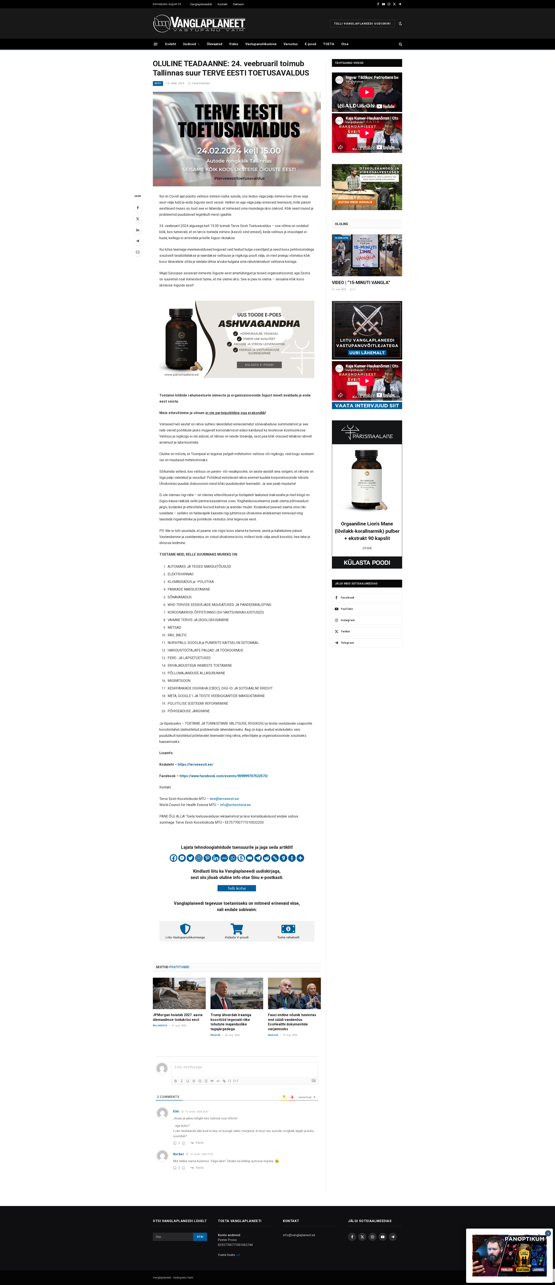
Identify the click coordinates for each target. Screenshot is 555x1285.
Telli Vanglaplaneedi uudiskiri (362, 23)
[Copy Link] (275, 858)
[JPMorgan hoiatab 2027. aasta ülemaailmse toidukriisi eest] (179, 993)
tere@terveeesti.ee (224, 799)
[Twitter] (137, 218)
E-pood (310, 44)
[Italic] (182, 1081)
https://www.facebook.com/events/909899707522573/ (224, 776)
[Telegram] (137, 241)
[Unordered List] (206, 1081)
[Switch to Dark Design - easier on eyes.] (400, 23)
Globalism (341, 238)
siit (238, 1255)
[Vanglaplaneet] (201, 23)
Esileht (170, 44)
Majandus (160, 1025)
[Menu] (156, 44)
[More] (300, 858)
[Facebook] (137, 207)
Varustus (291, 44)
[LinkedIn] (137, 229)
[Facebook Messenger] (182, 858)
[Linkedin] (216, 858)
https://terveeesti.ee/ (195, 764)
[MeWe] (224, 858)
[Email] (137, 252)
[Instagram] (199, 858)
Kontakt (222, 4)
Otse (345, 44)
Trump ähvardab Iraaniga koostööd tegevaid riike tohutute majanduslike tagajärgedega (231, 1022)
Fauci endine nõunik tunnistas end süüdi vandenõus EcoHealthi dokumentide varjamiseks (292, 1022)
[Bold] (176, 1081)
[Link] (224, 1081)
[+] (235, 1080)
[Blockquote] (212, 1081)
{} (229, 1080)
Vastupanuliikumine (261, 44)
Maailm (215, 1035)
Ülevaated (214, 44)
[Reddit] (266, 858)
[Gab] (283, 858)
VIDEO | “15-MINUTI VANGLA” (361, 282)
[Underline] (188, 1081)
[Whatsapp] (233, 858)
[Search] (400, 44)
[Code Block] (218, 1081)
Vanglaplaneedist (201, 4)
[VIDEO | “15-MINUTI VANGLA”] (367, 255)
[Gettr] (292, 858)
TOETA (328, 44)
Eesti (158, 83)
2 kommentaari (201, 83)
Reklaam (238, 4)
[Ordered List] (200, 1081)
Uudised (189, 44)
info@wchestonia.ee (235, 805)
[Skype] (241, 858)
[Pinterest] (207, 858)
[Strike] (194, 1081)
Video (233, 44)
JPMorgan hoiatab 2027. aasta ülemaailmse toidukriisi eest (177, 1017)
